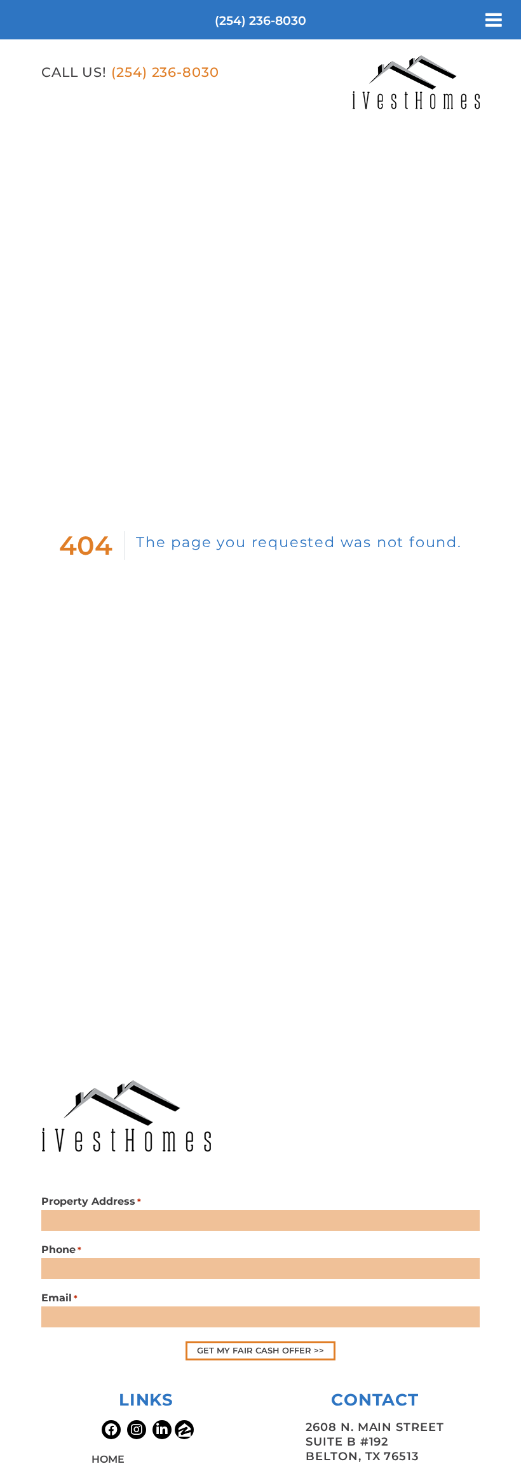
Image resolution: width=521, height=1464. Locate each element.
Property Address (91, 1201)
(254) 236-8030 (260, 20)
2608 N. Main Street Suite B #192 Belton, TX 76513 (374, 1441)
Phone (61, 1250)
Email (59, 1298)
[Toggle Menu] (494, 19)
